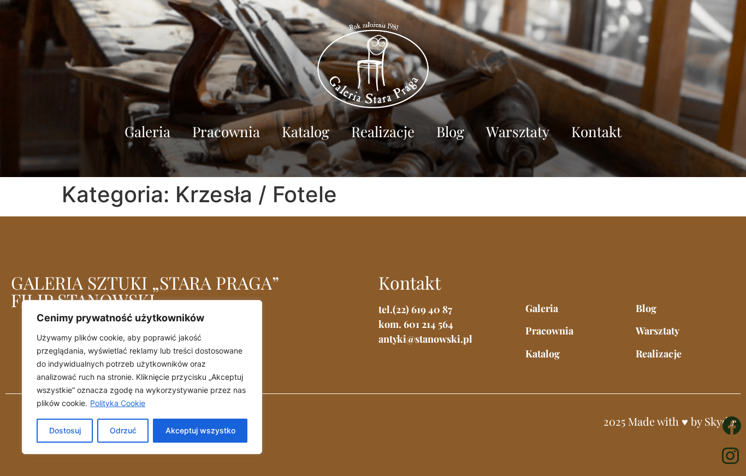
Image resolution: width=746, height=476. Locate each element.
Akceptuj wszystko (200, 430)
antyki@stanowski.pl (425, 338)
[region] (142, 377)
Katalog (305, 131)
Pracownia (226, 131)
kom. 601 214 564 (415, 324)
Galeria (147, 131)
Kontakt (596, 131)
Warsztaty (517, 131)
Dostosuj (65, 430)
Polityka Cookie (117, 403)
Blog (450, 131)
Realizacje (383, 131)
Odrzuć (123, 430)
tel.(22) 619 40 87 (415, 309)
